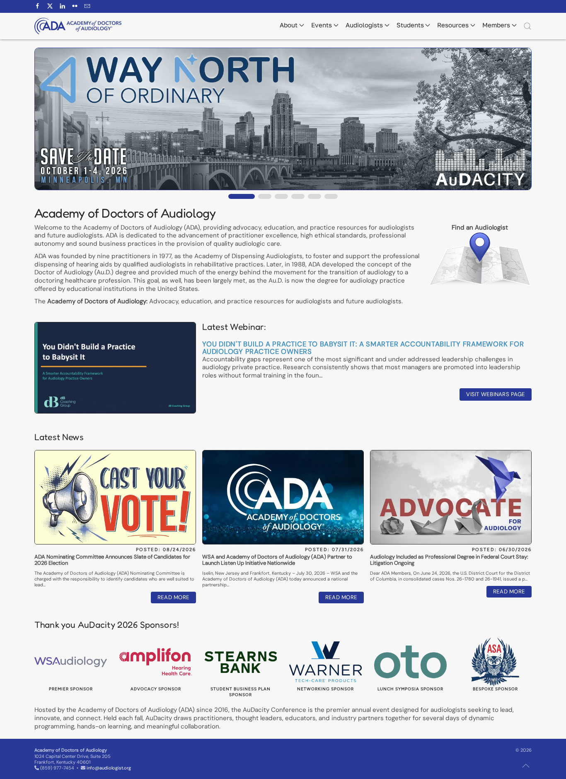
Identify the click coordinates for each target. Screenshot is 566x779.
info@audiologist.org (109, 768)
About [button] (289, 25)
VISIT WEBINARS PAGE (495, 394)
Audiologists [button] (364, 25)
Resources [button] (453, 25)
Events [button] (321, 25)
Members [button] (496, 25)
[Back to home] (77, 26)
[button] (527, 26)
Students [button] (410, 25)
